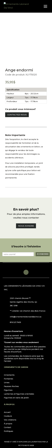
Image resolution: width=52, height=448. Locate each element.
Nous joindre (26, 226)
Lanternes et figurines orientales (19, 394)
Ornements (9, 375)
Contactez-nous (17, 114)
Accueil (7, 412)
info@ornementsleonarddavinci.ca (25, 317)
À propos (8, 424)
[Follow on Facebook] (26, 272)
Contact (7, 428)
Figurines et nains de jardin (16, 398)
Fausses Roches (11, 386)
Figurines (8, 390)
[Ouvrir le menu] (45, 6)
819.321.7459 (15, 322)
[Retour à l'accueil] (16, 6)
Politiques (8, 431)
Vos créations (10, 420)
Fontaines (8, 379)
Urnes (6, 383)
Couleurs (8, 416)
